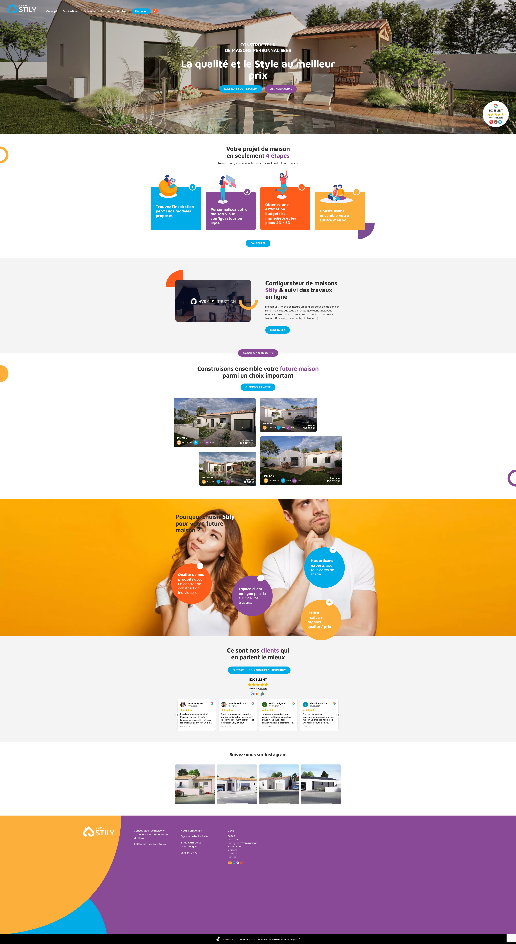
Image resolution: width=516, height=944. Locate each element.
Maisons (89, 11)
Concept (51, 11)
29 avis (263, 688)
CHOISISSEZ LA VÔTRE (258, 387)
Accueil (231, 836)
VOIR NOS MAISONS (281, 88)
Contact (122, 11)
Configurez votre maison (242, 843)
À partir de (248, 440)
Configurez (141, 11)
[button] (177, 715)
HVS (144, 844)
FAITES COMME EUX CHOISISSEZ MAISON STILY (259, 670)
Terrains (106, 11)
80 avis (499, 118)
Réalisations (70, 11)
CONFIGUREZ (258, 243)
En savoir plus (291, 939)
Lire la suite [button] (185, 727)
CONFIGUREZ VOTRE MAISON (240, 88)
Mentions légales (157, 844)
